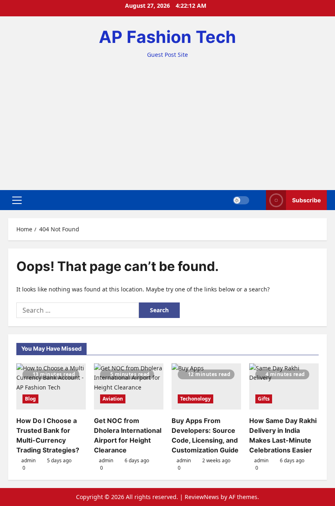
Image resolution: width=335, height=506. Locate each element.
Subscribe (306, 200)
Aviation (113, 398)
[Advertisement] (167, 120)
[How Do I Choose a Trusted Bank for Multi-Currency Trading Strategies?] (51, 386)
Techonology (195, 398)
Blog (30, 398)
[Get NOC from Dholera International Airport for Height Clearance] (128, 386)
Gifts (264, 398)
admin (28, 460)
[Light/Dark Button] (241, 200)
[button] (17, 200)
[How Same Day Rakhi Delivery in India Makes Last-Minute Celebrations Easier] (284, 386)
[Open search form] (257, 200)
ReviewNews (202, 497)
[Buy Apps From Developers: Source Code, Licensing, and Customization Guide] (206, 386)
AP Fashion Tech (167, 37)
